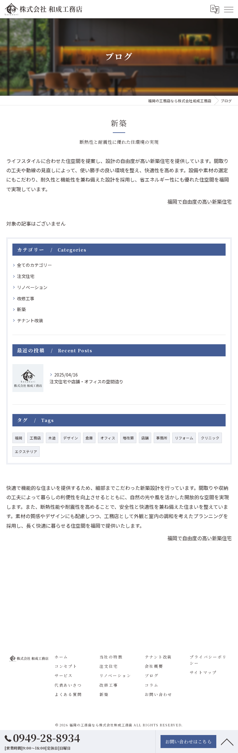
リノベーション (32, 287)
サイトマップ (203, 672)
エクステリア (26, 451)
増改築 (128, 437)
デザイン (70, 437)
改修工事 (25, 298)
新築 (21, 309)
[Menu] (228, 9)
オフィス (107, 437)
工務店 (35, 437)
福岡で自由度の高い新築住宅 (199, 201)
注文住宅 (25, 276)
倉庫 (89, 437)
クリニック (210, 437)
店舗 (145, 437)
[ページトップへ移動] (227, 741)
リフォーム (184, 437)
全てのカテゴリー (34, 265)
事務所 (161, 437)
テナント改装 (30, 320)
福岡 (18, 437)
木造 (52, 437)
